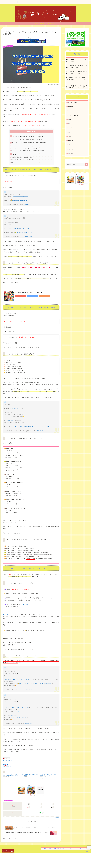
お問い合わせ (56, 848)
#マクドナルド (16, 408)
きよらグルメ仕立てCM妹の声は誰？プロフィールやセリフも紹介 (76, 72)
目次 (30, 131)
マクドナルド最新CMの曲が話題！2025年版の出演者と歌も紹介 (76, 66)
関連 (12, 162)
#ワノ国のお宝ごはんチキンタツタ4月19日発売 (17, 679)
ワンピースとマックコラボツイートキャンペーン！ (22, 159)
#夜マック (10, 420)
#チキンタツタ (24, 196)
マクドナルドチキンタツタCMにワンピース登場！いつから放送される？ (28, 136)
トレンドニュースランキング (10, 760)
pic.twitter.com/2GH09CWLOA (20, 200)
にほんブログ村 (7, 767)
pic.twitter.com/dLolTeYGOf (41, 426)
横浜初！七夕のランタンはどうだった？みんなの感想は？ (76, 60)
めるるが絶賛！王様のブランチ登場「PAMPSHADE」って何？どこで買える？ (76, 79)
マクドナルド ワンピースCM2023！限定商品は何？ (22, 146)
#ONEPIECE (16, 196)
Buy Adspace (72, 848)
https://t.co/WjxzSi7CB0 (21, 426)
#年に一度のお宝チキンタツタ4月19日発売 (16, 707)
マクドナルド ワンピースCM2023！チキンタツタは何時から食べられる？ (27, 150)
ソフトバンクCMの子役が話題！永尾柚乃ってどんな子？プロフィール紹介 (76, 86)
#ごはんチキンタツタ (25, 228)
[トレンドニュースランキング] (6, 758)
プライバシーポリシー (64, 848)
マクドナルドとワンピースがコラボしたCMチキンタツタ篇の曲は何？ (27, 139)
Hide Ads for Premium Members (83, 848)
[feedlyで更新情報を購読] (40, 812)
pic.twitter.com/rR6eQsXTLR (24, 232)
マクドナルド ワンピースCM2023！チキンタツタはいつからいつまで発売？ (29, 142)
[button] (53, 807)
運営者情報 (44, 848)
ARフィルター (26, 604)
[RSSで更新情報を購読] (43, 812)
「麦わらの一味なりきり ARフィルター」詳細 (21, 157)
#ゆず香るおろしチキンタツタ (18, 717)
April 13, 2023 (28, 204)
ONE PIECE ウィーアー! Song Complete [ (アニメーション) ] (28, 292)
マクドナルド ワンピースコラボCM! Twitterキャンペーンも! (25, 154)
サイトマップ (50, 848)
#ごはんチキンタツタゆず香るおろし (41, 683)
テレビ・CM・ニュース (8, 800)
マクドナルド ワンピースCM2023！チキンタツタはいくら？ (24, 148)
